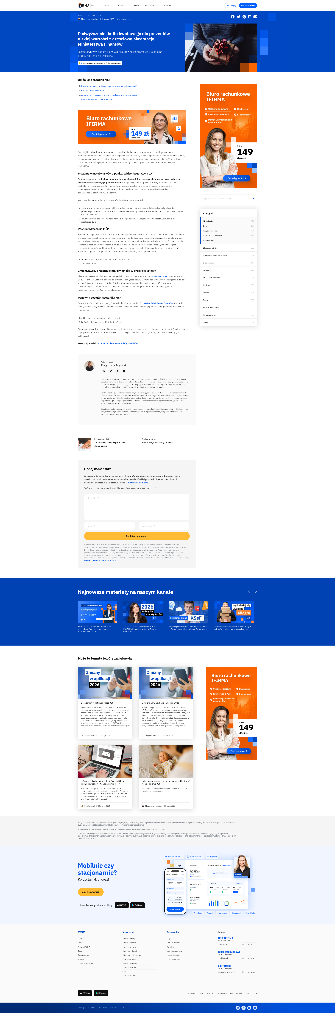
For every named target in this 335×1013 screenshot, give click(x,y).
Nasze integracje (173, 955)
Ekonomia (207, 270)
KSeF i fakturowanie (211, 278)
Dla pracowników (210, 248)
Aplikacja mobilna (129, 975)
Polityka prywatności (206, 993)
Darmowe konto (248, 5)
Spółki (205, 322)
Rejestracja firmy (210, 315)
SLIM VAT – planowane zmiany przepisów (117, 343)
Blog (168, 939)
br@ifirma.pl (223, 958)
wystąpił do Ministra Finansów (158, 303)
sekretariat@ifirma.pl (226, 972)
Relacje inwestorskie (225, 993)
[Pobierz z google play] (137, 905)
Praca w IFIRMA (84, 947)
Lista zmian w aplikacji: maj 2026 (97, 702)
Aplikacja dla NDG (129, 967)
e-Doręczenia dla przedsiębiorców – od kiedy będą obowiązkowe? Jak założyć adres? (102, 782)
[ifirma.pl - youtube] (255, 1008)
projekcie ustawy (159, 276)
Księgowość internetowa (131, 955)
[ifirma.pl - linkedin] (249, 1008)
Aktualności (208, 221)
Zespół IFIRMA (90, 735)
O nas (80, 939)
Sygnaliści (239, 993)
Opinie (80, 951)
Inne (205, 226)
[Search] (253, 198)
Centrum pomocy (173, 943)
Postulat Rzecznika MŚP (92, 90)
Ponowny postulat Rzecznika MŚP (97, 99)
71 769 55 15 (250, 944)
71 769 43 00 (250, 972)
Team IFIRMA (208, 240)
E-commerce (208, 263)
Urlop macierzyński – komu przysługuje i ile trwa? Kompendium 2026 (166, 782)
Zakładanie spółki (129, 943)
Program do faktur (129, 959)
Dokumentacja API (174, 959)
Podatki (206, 292)
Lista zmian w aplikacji (212, 235)
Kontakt (81, 959)
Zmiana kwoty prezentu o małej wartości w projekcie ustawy (110, 95)
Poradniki (170, 947)
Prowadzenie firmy (211, 307)
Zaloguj (233, 5)
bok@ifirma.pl (223, 944)
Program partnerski (85, 963)
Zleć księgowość (90, 891)
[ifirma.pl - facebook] (238, 1008)
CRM (124, 971)
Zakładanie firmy (128, 939)
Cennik (80, 943)
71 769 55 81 (250, 958)
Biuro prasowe (83, 955)
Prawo (205, 300)
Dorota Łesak (89, 806)
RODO (248, 993)
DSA (255, 993)
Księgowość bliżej (210, 231)
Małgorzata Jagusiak (89, 19)
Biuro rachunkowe (129, 947)
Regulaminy (191, 993)
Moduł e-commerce (129, 963)
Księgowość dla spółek (130, 951)
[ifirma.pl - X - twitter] (243, 1008)
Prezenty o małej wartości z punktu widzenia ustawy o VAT (109, 86)
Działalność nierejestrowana (215, 255)
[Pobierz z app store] (122, 905)
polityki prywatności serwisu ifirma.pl (100, 560)
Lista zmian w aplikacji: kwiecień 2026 (160, 702)
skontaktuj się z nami (138, 482)
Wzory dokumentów (174, 951)
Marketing (207, 285)
